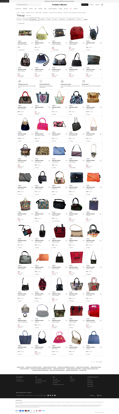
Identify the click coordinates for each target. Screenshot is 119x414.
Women (31, 8)
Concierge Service (20, 381)
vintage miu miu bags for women (33, 367)
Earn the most (85, 84)
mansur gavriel (20, 367)
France (16, 412)
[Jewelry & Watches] (57, 8)
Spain (35, 412)
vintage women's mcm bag (49, 367)
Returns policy (38, 382)
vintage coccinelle (24, 368)
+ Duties (38, 47)
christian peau (82, 370)
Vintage (60, 8)
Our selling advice (56, 381)
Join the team (90, 384)
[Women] (33, 8)
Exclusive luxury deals (66, 84)
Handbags (45, 12)
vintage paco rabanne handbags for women (41, 368)
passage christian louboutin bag (40, 370)
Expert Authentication (44, 84)
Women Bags (38, 12)
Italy (37, 412)
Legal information (29, 395)
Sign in (92, 4)
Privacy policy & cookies (41, 395)
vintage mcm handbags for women (65, 367)
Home (18, 12)
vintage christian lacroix (59, 368)
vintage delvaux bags (95, 367)
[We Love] (68, 8)
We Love (66, 8)
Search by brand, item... (23, 4)
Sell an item (84, 4)
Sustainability (90, 381)
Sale (71, 8)
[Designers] (28, 8)
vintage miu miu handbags (82, 367)
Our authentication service (40, 381)
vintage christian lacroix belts (73, 368)
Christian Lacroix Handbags (55, 12)
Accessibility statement (20, 395)
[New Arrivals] (21, 8)
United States (27, 412)
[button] (102, 4)
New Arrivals (18, 8)
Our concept (18, 379)
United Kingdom (21, 412)
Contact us (72, 381)
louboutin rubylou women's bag (90, 368)
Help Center (72, 379)
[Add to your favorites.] (32, 43)
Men (36, 8)
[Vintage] (63, 8)
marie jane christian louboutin (57, 370)
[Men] (37, 8)
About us (89, 379)
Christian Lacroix (30, 12)
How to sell (55, 379)
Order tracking (38, 379)
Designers (25, 8)
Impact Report (90, 382)
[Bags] (47, 8)
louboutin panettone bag (72, 370)
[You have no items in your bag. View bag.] (102, 4)
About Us (76, 8)
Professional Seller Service (58, 384)
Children (40, 8)
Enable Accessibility (4, 1)
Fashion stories (90, 386)
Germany (31, 412)
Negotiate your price (23, 84)
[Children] (43, 8)
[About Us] (78, 8)
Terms (35, 395)
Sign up (97, 4)
